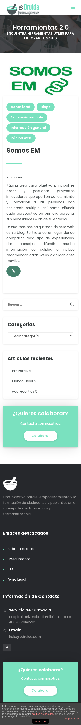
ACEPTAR (40, 721)
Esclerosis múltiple (27, 117)
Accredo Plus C (25, 391)
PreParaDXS (22, 370)
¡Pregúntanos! (20, 558)
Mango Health (24, 381)
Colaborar (40, 435)
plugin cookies (72, 718)
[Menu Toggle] (73, 7)
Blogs (45, 107)
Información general (28, 127)
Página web (21, 138)
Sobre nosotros (21, 548)
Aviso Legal (17, 579)
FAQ (11, 569)
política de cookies (43, 713)
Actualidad (20, 107)
